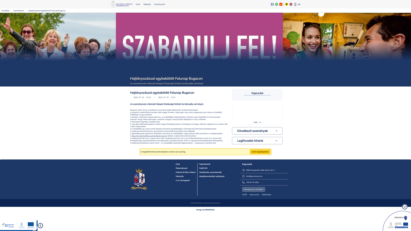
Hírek (138, 4)
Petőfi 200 (203, 168)
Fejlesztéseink (204, 164)
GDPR (244, 194)
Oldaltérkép (266, 194)
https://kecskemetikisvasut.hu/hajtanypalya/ (149, 136)
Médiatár (147, 4)
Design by (205, 210)
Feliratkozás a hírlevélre (253, 189)
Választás (180, 176)
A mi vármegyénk (183, 180)
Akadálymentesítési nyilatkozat (211, 176)
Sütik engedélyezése (260, 152)
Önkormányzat (181, 168)
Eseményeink (159, 4)
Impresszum (254, 194)
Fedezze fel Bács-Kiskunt (186, 172)
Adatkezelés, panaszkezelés (210, 172)
